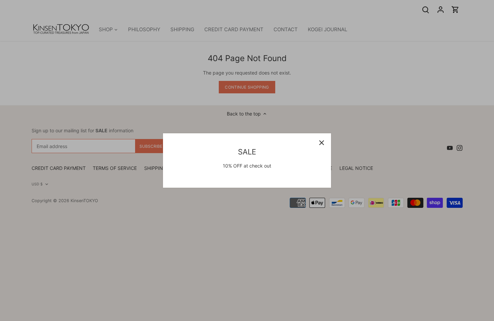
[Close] (321, 142)
